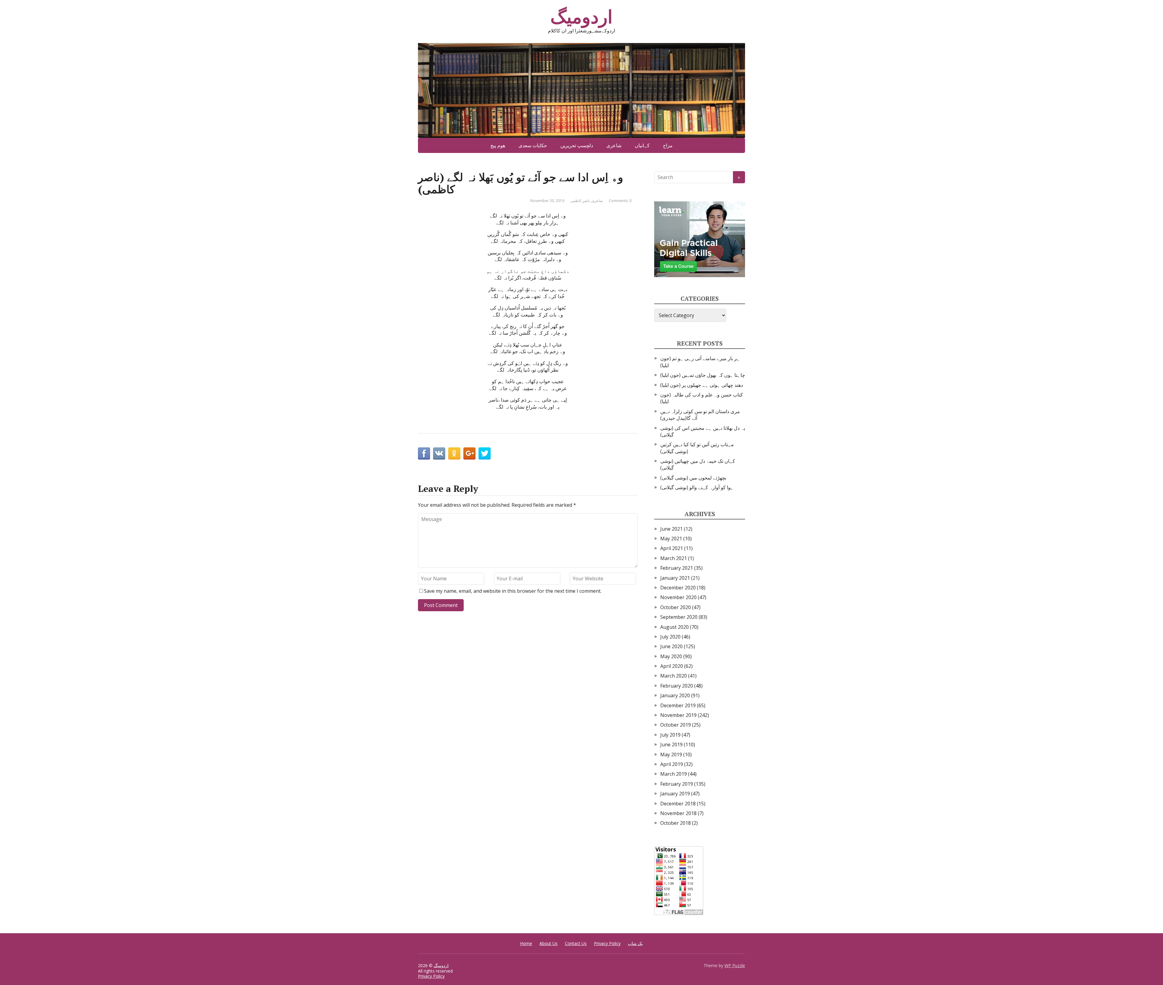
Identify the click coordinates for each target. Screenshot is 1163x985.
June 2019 (671, 744)
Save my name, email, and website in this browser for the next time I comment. (512, 591)
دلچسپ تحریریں (576, 145)
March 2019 (673, 774)
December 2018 (678, 803)
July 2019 (670, 734)
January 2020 (675, 695)
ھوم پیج (497, 145)
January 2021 (675, 578)
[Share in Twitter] (485, 453)
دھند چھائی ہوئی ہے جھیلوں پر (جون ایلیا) (701, 385)
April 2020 (671, 666)
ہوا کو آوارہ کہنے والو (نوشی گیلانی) (697, 487)
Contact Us (576, 943)
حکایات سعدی (533, 145)
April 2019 (671, 764)
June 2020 (671, 646)
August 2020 (674, 627)
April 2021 (671, 548)
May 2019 (671, 754)
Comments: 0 (620, 200)
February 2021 (676, 568)
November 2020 (678, 597)
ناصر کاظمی (580, 200)
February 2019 (676, 784)
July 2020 (670, 636)
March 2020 (673, 675)
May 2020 (671, 656)
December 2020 (678, 587)
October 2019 (675, 724)
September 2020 (678, 617)
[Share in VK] (439, 453)
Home (526, 943)
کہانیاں (642, 145)
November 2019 (678, 715)
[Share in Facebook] (424, 453)
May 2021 (671, 538)
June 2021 (671, 529)
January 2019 (675, 793)
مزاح (668, 145)
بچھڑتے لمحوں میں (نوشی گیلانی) (693, 477)
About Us (548, 943)
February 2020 (676, 685)
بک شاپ (635, 943)
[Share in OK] (454, 453)
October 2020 (675, 607)
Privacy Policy (607, 943)
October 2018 (675, 823)
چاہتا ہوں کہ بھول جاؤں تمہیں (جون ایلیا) (702, 375)
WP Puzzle (734, 965)
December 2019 (678, 705)
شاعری (613, 145)
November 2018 (678, 813)
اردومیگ (581, 16)
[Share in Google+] (469, 453)
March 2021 (673, 558)
